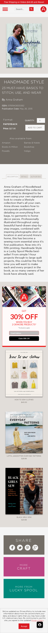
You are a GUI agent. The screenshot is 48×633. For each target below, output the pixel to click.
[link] (24, 297)
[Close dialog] (43, 289)
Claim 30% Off (24, 338)
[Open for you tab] (40, 625)
